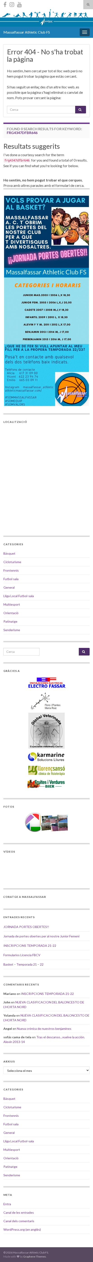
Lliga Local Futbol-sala (18, 596)
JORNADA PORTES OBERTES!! (26, 927)
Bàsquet (9, 553)
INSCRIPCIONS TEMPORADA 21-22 (29, 945)
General (9, 587)
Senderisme (11, 630)
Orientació (11, 613)
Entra (7, 1204)
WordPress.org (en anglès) (22, 1229)
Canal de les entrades (18, 1212)
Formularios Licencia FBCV (21, 955)
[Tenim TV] (19, 3)
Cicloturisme (12, 562)
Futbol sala (11, 579)
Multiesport (11, 604)
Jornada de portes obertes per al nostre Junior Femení (41, 936)
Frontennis (11, 570)
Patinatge (10, 621)
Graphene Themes (34, 1256)
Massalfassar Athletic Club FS (26, 32)
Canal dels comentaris (18, 1221)
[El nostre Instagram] (11, 3)
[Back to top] (82, 1252)
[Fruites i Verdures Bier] (46, 783)
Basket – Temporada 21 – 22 (23, 964)
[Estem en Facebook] (5, 3)
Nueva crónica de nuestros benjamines (44, 1028)
